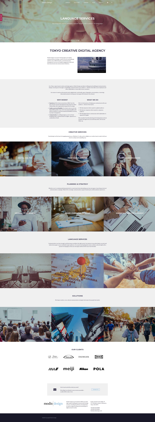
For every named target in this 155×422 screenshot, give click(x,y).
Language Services (77, 239)
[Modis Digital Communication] (47, 2)
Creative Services (77, 132)
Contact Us (95, 389)
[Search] (111, 2)
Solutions (77, 296)
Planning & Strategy (77, 184)
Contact (101, 2)
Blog (93, 2)
